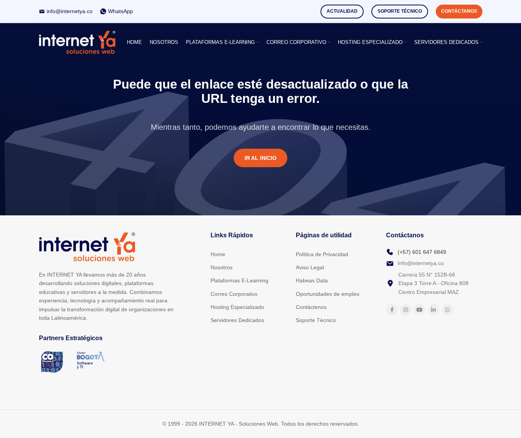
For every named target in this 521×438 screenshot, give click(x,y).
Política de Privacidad (322, 254)
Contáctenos (311, 307)
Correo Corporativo (234, 294)
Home (218, 254)
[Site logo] (77, 42)
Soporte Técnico (400, 11)
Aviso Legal (310, 267)
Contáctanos (459, 11)
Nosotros (222, 267)
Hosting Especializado (237, 307)
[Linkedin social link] (433, 309)
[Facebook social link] (392, 309)
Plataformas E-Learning (239, 280)
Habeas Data (312, 280)
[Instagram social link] (405, 309)
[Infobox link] (66, 11)
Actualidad (342, 11)
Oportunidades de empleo (327, 294)
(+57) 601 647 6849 (422, 252)
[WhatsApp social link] (447, 309)
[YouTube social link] (419, 309)
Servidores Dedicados (237, 320)
